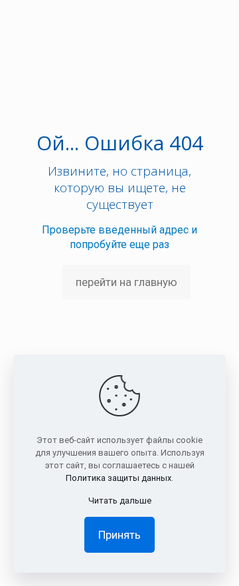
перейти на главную (126, 282)
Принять (119, 534)
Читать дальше (119, 501)
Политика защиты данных (118, 478)
